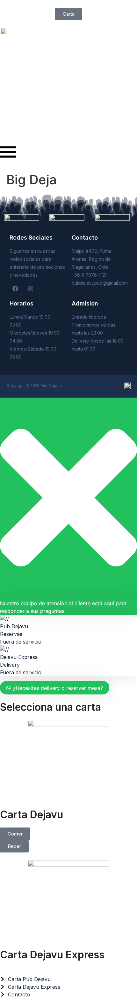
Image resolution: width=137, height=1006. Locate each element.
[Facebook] (15, 288)
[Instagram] (30, 288)
